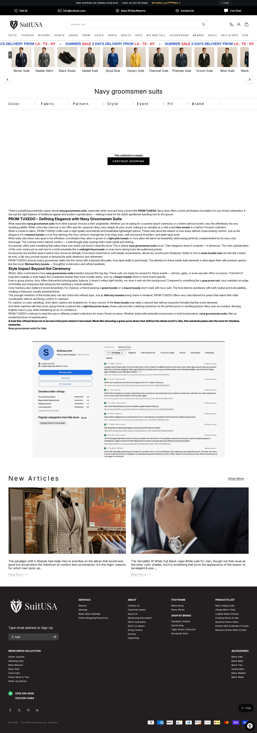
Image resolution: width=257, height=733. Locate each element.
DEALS (212, 35)
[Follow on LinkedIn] (37, 710)
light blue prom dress (96, 306)
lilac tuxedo (183, 227)
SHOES (73, 35)
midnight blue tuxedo (92, 249)
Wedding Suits (16, 661)
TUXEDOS (27, 35)
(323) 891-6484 (24, 698)
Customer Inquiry (137, 609)
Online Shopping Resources (93, 618)
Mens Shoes (177, 609)
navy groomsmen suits (73, 210)
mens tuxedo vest (211, 253)
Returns (82, 605)
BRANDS (198, 35)
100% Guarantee (137, 622)
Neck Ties (236, 665)
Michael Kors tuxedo (37, 264)
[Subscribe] (54, 636)
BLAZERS (44, 35)
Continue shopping (129, 161)
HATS (139, 35)
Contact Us (134, 605)
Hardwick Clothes (180, 621)
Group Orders (135, 630)
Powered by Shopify (45, 722)
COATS (99, 35)
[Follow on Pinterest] (28, 710)
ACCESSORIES (179, 35)
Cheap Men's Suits (225, 609)
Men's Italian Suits (225, 605)
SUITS (12, 35)
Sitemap (82, 609)
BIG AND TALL (156, 35)
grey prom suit (211, 280)
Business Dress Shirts (226, 622)
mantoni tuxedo (34, 234)
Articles (132, 634)
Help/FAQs (133, 638)
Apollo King (177, 625)
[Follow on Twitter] (19, 710)
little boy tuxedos (114, 295)
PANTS (112, 35)
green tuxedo (110, 287)
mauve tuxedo (132, 287)
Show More (236, 478)
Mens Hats (237, 656)
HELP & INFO (229, 35)
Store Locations (136, 626)
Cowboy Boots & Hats (227, 618)
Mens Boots (177, 605)
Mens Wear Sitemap (89, 614)
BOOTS (126, 35)
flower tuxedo (123, 276)
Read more (15, 574)
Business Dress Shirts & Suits (231, 630)
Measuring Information (140, 618)
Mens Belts (237, 661)
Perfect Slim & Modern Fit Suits (232, 626)
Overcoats (14, 673)
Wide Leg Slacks (17, 681)
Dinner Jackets (16, 656)
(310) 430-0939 (24, 693)
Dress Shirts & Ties (18, 677)
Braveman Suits (179, 633)
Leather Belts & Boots (227, 614)
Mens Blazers (15, 665)
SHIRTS (60, 35)
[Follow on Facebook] (10, 710)
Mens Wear (237, 677)
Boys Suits (13, 669)
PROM (86, 35)
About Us (133, 614)
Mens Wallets (238, 673)
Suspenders (237, 669)
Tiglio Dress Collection (183, 629)
